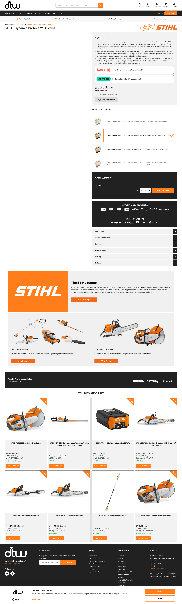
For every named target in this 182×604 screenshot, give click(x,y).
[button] (106, 99)
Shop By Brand (31, 13)
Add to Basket (163, 190)
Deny (160, 598)
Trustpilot (161, 13)
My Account (121, 558)
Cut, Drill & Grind (94, 558)
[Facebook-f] (12, 573)
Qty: (136, 190)
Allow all (160, 591)
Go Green (92, 569)
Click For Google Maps (157, 568)
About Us (121, 556)
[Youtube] (7, 573)
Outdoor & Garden (95, 566)
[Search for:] (77, 5)
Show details (36, 599)
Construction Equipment (97, 561)
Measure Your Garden (96, 572)
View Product (13, 465)
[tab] (134, 231)
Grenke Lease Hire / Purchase (127, 572)
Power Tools (93, 556)
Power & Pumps (94, 564)
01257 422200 (12, 564)
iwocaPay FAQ (122, 566)
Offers (171, 13)
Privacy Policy (122, 583)
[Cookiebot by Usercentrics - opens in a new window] (18, 599)
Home (7, 24)
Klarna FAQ (121, 564)
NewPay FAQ (122, 561)
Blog (62, 13)
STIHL (24, 24)
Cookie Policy (122, 585)
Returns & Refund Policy (125, 580)
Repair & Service (50, 13)
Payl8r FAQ (121, 569)
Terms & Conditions (124, 575)
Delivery (120, 577)
